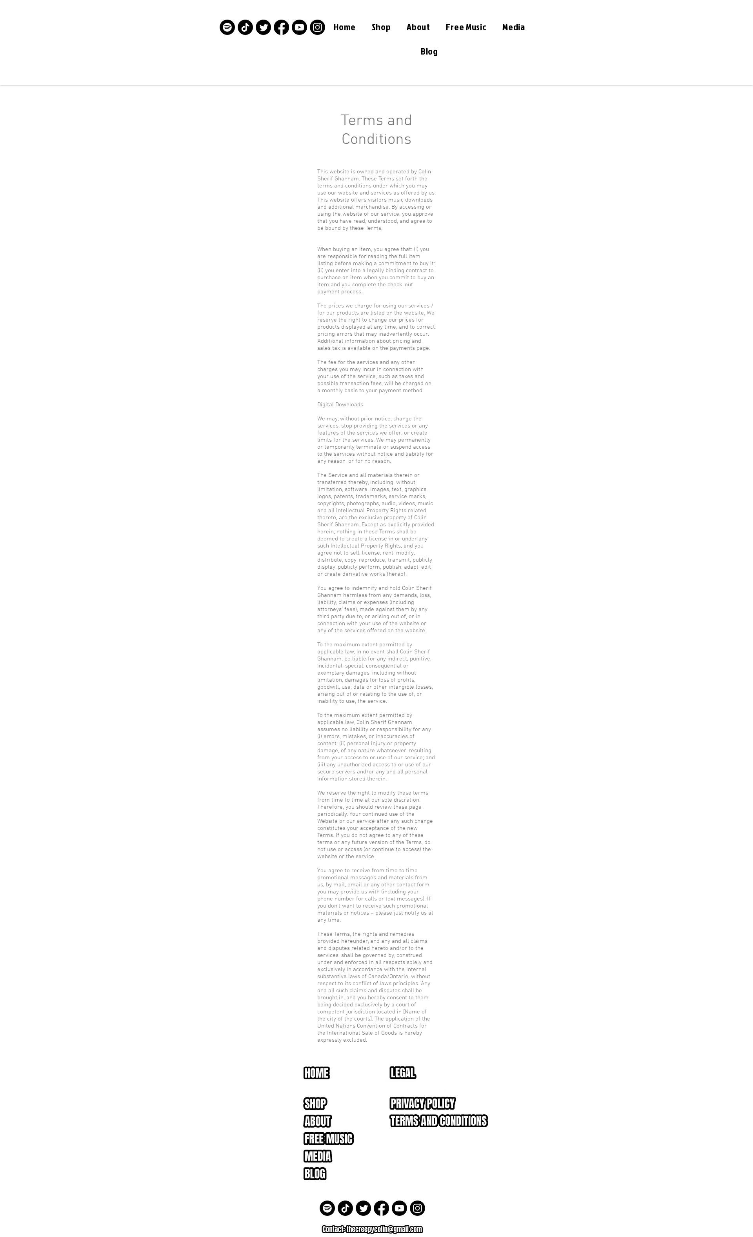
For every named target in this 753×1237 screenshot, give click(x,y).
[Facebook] (281, 27)
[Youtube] (299, 27)
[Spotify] (227, 27)
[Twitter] (263, 27)
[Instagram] (317, 27)
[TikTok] (245, 27)
